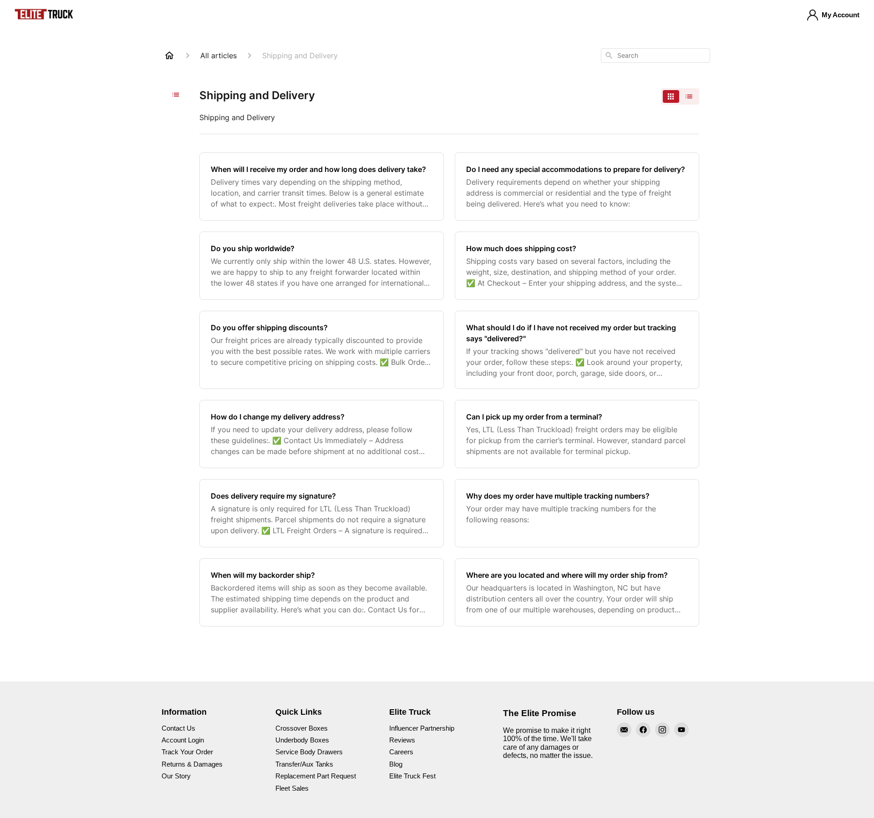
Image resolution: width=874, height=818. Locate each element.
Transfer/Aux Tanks (304, 764)
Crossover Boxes (301, 728)
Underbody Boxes (302, 740)
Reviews (402, 740)
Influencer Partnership (421, 728)
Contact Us (178, 728)
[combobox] (655, 55)
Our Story (176, 776)
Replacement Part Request (315, 776)
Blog (395, 764)
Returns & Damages (192, 764)
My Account (840, 15)
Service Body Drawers (309, 752)
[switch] (680, 96)
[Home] (169, 55)
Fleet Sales (292, 788)
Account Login (183, 740)
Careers (401, 752)
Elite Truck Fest (412, 776)
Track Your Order (187, 752)
